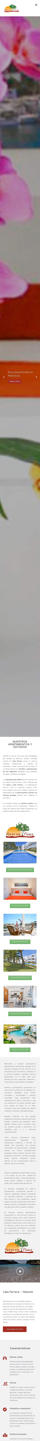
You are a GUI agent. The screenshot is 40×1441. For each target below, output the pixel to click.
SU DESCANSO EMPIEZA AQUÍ (20, 978)
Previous (3, 376)
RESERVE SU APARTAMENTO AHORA (20, 870)
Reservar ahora (15, 381)
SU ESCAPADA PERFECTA (20, 942)
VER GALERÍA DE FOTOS (15, 1329)
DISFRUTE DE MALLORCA (20, 1050)
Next (35, 376)
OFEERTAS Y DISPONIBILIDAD (20, 1014)
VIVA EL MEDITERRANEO (20, 906)
